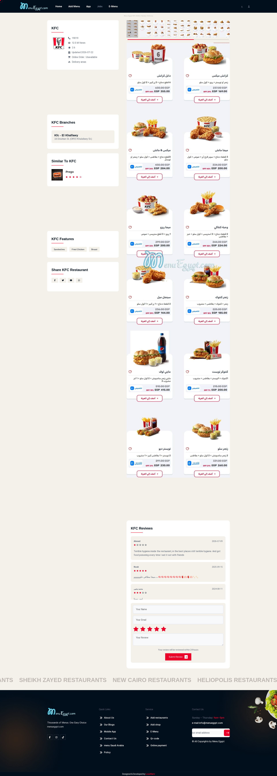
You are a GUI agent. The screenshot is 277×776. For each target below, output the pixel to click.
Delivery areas (79, 62)
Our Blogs (109, 724)
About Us (109, 717)
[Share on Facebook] (55, 280)
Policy (107, 752)
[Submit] (227, 733)
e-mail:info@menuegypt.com (207, 723)
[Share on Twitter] (63, 280)
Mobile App (110, 731)
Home (58, 6)
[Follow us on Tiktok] (63, 737)
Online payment (158, 745)
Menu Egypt (218, 741)
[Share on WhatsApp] (79, 280)
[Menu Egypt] (34, 6)
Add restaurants (159, 717)
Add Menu (74, 6)
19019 (75, 38)
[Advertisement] (83, 94)
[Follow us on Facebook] (49, 737)
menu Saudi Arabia (114, 745)
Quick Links (104, 709)
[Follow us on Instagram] (56, 737)
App (88, 6)
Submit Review (176, 657)
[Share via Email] (71, 280)
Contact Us (110, 738)
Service (149, 709)
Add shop (155, 724)
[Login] (249, 6)
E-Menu (113, 6)
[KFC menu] (132, 29)
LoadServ (150, 774)
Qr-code (154, 738)
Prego (70, 171)
